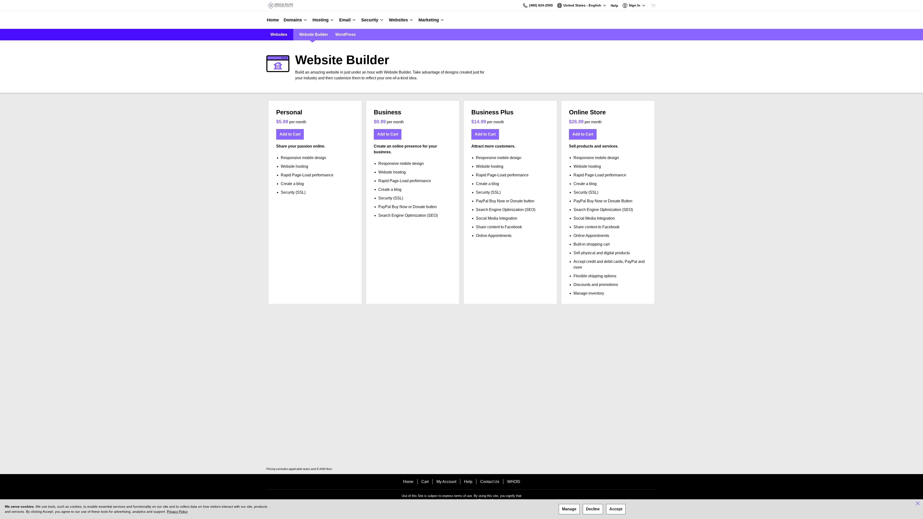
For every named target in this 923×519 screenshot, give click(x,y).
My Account (446, 482)
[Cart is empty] (653, 5)
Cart (425, 482)
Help (468, 482)
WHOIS (513, 482)
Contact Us (489, 482)
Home (408, 482)
